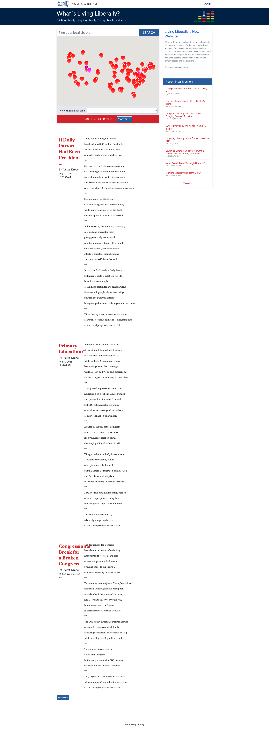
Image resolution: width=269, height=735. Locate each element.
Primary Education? (71, 349)
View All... (187, 183)
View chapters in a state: (72, 110)
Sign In (207, 4)
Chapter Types (89, 4)
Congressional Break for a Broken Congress (74, 555)
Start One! (124, 119)
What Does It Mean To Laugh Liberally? (185, 163)
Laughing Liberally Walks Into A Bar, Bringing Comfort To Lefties (183, 115)
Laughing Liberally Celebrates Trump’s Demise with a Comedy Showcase (185, 152)
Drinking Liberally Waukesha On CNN (184, 173)
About (75, 4)
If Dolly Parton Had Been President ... (69, 151)
